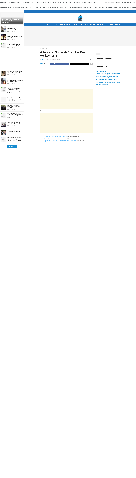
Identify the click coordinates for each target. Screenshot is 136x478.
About (41, 11)
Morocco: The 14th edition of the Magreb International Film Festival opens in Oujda (14, 36)
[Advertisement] (12, 59)
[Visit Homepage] (80, 17)
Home (41, 48)
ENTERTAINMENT (64, 24)
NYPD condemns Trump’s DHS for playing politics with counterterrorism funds (14, 28)
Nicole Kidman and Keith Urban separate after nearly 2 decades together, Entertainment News (14, 139)
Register (118, 24)
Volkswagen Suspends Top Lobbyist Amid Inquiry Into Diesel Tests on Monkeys (60, 140)
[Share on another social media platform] (91, 64)
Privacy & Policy (50, 11)
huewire (43, 59)
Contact (55, 11)
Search (97, 49)
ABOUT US (92, 24)
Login (112, 24)
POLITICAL (74, 24)
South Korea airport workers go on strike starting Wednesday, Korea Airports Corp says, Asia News (15, 44)
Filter (21, 10)
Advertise (45, 11)
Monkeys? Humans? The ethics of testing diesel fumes (55, 138)
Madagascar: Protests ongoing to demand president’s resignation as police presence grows (15, 80)
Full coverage (47, 141)
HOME (48, 24)
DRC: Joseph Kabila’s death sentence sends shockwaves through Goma (13, 106)
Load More (12, 146)
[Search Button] (119, 11)
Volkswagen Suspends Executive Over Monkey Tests (56, 136)
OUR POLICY (100, 24)
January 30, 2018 (50, 59)
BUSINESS (55, 24)
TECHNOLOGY (83, 24)
